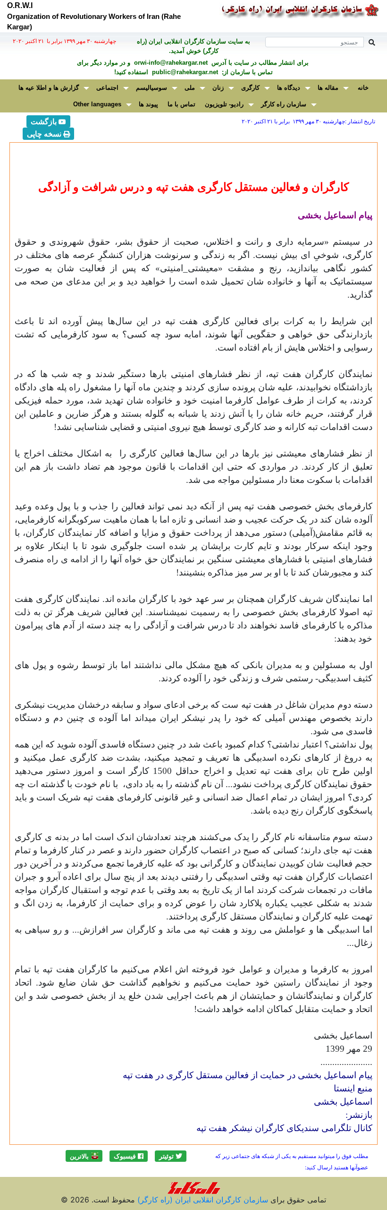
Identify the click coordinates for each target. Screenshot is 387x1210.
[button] (170, 1156)
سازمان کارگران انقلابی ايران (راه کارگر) (201, 1199)
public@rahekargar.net (184, 72)
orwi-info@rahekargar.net (170, 62)
